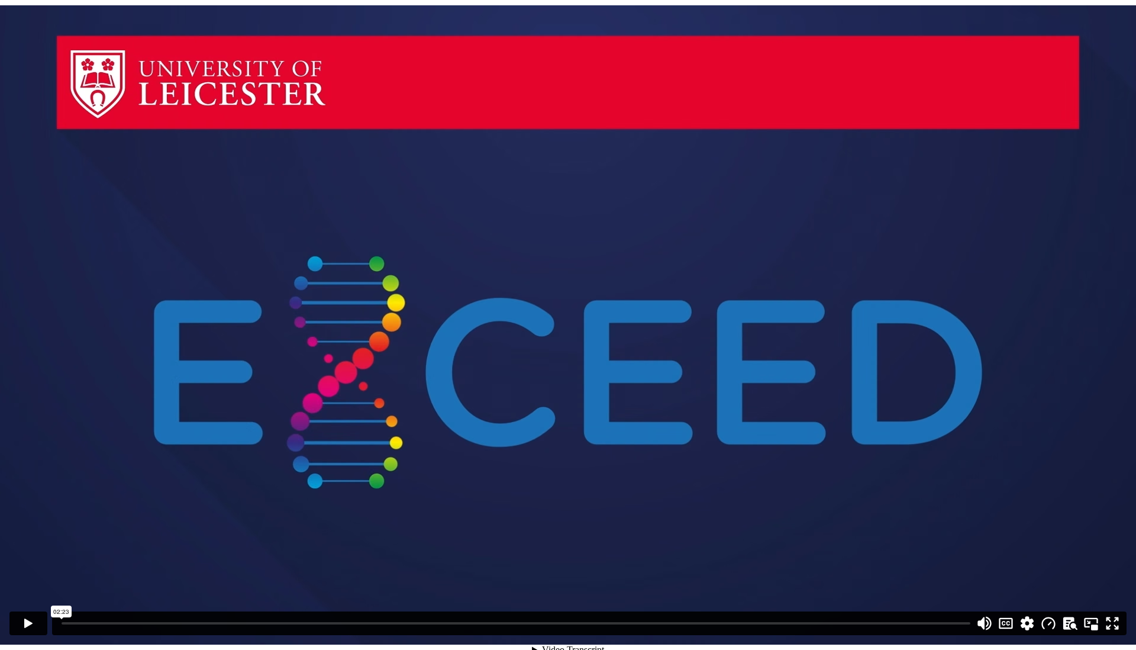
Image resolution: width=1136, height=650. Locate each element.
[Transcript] (1069, 623)
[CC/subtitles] (1005, 623)
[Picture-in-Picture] (1091, 623)
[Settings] (1027, 623)
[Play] (28, 623)
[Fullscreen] (1112, 623)
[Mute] (984, 623)
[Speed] (1048, 623)
